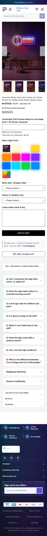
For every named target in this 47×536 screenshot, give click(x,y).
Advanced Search (12, 517)
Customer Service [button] (11, 470)
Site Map (34, 523)
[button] (4, 9)
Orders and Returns (34, 517)
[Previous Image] (4, 51)
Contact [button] (6, 464)
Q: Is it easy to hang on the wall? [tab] (21, 316)
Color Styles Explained (17, 393)
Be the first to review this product (13, 108)
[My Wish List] (36, 9)
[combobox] (23, 16)
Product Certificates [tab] (15, 381)
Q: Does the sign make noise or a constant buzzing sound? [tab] (22, 292)
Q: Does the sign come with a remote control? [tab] (20, 339)
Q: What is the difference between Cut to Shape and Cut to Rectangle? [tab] (23, 361)
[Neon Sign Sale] (24, 9)
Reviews (9, 404)
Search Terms (34, 511)
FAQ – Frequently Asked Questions (22, 266)
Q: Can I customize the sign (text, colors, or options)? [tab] (22, 280)
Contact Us (12, 523)
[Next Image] (42, 51)
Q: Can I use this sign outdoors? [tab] (21, 350)
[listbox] (23, 161)
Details (8, 399)
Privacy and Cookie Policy (12, 511)
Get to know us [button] (9, 476)
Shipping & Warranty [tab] (16, 372)
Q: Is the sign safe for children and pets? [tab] (22, 305)
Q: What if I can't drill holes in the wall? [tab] (21, 326)
